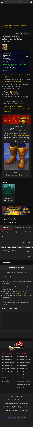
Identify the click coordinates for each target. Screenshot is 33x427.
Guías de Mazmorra (23, 362)
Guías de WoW (7, 353)
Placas (6, 28)
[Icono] (5, 47)
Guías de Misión (22, 369)
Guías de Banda (7, 372)
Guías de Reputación (24, 372)
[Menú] (2, 2)
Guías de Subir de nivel (9, 362)
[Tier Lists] (20, 387)
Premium (8, 410)
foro (4, 302)
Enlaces (19, 33)
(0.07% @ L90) (24, 64)
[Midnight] (5, 381)
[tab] (6, 227)
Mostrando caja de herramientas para (17, 79)
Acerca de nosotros (11, 403)
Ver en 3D (27, 33)
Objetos (16, 25)
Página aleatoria (23, 407)
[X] (11, 417)
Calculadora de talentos (9, 375)
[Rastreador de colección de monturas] (16, 210)
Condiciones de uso (16, 414)
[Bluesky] (15, 417)
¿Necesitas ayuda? (16, 396)
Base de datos (8, 25)
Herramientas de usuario (16, 400)
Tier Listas (5, 378)
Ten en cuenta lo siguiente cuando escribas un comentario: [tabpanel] (16, 308)
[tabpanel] (16, 249)
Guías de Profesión (8, 369)
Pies (10, 28)
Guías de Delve (7, 359)
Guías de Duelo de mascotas (24, 375)
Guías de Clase (7, 356)
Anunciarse (24, 403)
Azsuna (14, 251)
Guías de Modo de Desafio (24, 381)
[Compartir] (31, 2)
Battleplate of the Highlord (13, 107)
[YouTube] (21, 417)
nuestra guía (21, 293)
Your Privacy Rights (10, 407)
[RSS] (24, 417)
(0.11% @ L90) (25, 63)
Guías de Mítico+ (7, 365)
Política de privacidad (20, 410)
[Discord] (8, 417)
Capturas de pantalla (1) (16, 141)
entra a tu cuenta (21, 334)
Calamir (4, 251)
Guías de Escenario (23, 378)
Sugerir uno (23, 175)
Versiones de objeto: (11, 75)
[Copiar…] (23, 242)
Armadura (23, 25)
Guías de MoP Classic (24, 353)
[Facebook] (18, 417)
